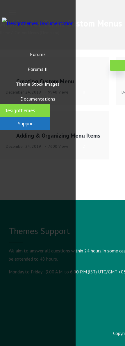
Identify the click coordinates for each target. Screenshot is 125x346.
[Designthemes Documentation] (38, 23)
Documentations (37, 99)
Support (26, 123)
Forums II (38, 69)
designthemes (19, 110)
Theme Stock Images (38, 84)
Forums (38, 54)
